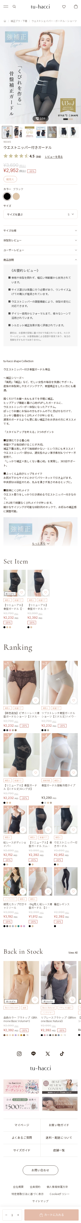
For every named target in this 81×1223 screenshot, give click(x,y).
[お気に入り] (64, 6)
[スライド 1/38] (7, 132)
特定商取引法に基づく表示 (27, 1194)
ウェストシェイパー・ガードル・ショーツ (54, 21)
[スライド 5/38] (52, 132)
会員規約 (35, 1186)
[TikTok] (62, 1054)
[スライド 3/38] (29, 132)
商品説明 (8, 260)
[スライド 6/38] (63, 132)
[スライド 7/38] (74, 132)
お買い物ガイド (59, 1125)
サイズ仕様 (9, 230)
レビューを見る (54, 156)
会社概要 (18, 1186)
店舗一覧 (59, 1150)
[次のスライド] (73, 998)
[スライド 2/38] (18, 132)
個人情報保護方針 (57, 1186)
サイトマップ (40, 1201)
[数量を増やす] (18, 1215)
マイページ (21, 1125)
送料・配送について (59, 1137)
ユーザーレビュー (13, 250)
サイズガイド (22, 1150)
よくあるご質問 (22, 1137)
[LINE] (33, 1054)
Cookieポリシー (60, 1194)
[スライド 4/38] (41, 132)
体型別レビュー (12, 240)
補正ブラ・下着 (19, 21)
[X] (48, 1054)
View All (73, 952)
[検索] (14, 6)
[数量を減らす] (6, 1215)
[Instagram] (19, 1054)
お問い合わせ (40, 1170)
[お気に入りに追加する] (21, 592)
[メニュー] (6, 6)
